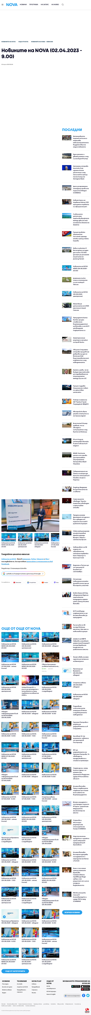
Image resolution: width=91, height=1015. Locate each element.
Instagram (26, 559)
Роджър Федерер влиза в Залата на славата (80, 489)
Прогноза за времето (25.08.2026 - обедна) (10, 922)
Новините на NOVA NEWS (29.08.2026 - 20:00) (8, 646)
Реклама (3, 1004)
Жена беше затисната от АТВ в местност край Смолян (81, 307)
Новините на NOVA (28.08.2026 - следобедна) (49, 689)
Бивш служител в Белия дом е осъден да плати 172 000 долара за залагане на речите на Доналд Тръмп (81, 253)
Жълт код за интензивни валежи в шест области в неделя (81, 442)
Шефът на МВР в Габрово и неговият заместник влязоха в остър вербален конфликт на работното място (81, 644)
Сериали (34, 990)
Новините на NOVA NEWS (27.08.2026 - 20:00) (8, 756)
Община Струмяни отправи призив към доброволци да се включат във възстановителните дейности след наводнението (81, 356)
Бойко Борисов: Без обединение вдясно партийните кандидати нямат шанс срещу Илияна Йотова (81, 598)
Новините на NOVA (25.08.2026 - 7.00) (29, 940)
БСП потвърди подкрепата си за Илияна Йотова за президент (80, 614)
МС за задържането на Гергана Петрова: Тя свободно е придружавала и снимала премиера (81, 755)
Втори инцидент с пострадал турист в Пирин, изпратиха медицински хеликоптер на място (81, 807)
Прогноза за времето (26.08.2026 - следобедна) (10, 839)
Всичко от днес (7, 987)
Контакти (53, 1004)
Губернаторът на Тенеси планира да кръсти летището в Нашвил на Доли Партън (81, 475)
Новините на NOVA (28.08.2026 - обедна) (30, 712)
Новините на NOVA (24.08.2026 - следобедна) (49, 961)
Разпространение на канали (25, 1004)
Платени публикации (30, 1005)
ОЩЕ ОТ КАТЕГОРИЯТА (15, 971)
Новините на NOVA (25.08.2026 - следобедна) (29, 900)
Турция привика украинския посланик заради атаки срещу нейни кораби (81, 236)
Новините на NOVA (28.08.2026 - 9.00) (49, 712)
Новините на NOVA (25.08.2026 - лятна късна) (29, 880)
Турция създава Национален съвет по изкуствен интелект (80, 389)
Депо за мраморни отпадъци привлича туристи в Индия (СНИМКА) (81, 189)
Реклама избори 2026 (12, 1004)
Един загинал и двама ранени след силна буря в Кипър (81, 156)
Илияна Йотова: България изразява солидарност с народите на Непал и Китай (81, 856)
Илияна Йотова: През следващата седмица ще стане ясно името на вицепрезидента (80, 790)
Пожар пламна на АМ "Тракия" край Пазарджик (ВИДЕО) (81, 402)
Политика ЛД (78, 1004)
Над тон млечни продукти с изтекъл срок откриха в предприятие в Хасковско (81, 840)
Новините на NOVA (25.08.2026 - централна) (8, 900)
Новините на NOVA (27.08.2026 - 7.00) (29, 798)
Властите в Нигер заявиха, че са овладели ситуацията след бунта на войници (80, 427)
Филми (34, 992)
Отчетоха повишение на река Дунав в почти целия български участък (81, 582)
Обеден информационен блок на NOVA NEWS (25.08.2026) (50, 901)
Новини (23, 4)
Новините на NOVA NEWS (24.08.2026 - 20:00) (8, 961)
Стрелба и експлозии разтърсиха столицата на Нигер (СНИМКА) (79, 824)
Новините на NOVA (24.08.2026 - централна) (29, 961)
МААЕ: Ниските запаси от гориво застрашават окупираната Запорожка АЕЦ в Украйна (80, 458)
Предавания (36, 987)
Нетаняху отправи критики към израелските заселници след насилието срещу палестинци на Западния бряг (80, 172)
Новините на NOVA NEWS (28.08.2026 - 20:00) (29, 666)
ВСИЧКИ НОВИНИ (72, 912)
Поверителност (69, 1004)
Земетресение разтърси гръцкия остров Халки (80, 340)
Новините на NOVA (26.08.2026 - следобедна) (29, 839)
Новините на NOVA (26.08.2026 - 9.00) (29, 861)
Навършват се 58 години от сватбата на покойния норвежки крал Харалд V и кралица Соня (80, 552)
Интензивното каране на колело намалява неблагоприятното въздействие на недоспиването (81, 141)
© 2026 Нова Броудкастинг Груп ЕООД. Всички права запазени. (15, 1010)
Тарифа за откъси (38, 1004)
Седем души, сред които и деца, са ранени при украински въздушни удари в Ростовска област (81, 773)
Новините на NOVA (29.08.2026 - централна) (29, 646)
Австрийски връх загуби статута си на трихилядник (81, 414)
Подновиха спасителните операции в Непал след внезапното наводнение (80, 710)
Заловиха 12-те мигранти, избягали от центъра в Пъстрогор (81, 739)
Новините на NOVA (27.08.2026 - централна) (29, 756)
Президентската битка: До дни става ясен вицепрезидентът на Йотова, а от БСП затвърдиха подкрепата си (81, 324)
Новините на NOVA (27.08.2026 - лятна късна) (8, 666)
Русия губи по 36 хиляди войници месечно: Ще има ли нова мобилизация (81, 628)
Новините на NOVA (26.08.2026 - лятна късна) (9, 819)
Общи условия (60, 1004)
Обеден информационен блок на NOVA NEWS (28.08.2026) (9, 714)
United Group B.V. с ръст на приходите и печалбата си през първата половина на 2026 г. (30, 691)
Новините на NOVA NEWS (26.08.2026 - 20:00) (29, 819)
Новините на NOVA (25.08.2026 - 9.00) (49, 922)
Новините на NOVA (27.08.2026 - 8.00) (8, 798)
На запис (45, 4)
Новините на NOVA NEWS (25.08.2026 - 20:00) (49, 880)
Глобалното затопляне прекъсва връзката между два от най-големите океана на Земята (81, 219)
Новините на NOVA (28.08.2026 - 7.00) (29, 735)
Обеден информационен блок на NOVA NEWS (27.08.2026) (9, 777)
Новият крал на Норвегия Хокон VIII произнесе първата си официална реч (81, 203)
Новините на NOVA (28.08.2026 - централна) (8, 689)
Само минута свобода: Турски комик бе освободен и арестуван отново (81, 503)
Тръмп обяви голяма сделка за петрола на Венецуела (81, 659)
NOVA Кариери (51, 991)
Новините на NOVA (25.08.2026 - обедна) (30, 922)
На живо (55, 4)
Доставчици (46, 1004)
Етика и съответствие (18, 1005)
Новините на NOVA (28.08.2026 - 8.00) (8, 735)
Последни (5, 984)
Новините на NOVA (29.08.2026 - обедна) (50, 645)
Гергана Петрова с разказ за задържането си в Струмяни (80, 725)
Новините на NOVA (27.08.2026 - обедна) (30, 775)
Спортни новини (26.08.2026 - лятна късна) (49, 799)
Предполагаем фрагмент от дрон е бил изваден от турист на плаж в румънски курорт (81, 519)
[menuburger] (2, 4)
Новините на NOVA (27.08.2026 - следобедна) (49, 756)
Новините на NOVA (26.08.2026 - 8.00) (49, 861)
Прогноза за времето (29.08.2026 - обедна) (78, 672)
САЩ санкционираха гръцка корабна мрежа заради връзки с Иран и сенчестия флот (81, 535)
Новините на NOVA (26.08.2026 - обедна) (9, 861)
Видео (4, 992)
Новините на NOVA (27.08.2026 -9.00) (49, 775)
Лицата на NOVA (22, 987)
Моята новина (7, 990)
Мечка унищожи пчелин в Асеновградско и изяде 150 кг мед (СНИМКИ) (80, 897)
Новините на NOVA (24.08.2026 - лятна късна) (49, 941)
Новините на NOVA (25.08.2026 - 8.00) (8, 940)
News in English (51, 994)
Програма (33, 4)
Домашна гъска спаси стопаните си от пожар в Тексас (80, 281)
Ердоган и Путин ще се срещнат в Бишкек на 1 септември (81, 568)
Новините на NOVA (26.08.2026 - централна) (49, 819)
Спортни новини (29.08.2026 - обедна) (79, 685)
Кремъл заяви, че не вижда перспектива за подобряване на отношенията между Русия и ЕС (81, 374)
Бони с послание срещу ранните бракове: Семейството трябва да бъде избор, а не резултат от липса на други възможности (81, 876)
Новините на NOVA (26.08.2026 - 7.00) (8, 879)
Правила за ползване (6, 1005)
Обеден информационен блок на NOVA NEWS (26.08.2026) (50, 840)
